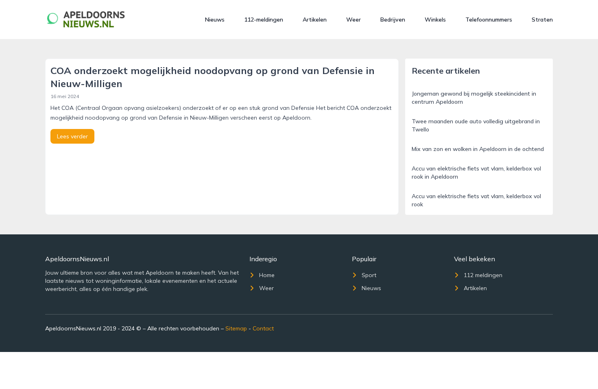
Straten (542, 19)
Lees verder (72, 136)
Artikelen (315, 19)
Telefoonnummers (488, 19)
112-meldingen (263, 19)
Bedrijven (392, 19)
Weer (353, 19)
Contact (263, 328)
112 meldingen (483, 275)
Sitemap (236, 328)
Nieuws (215, 19)
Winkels (435, 19)
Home (267, 275)
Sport (369, 275)
